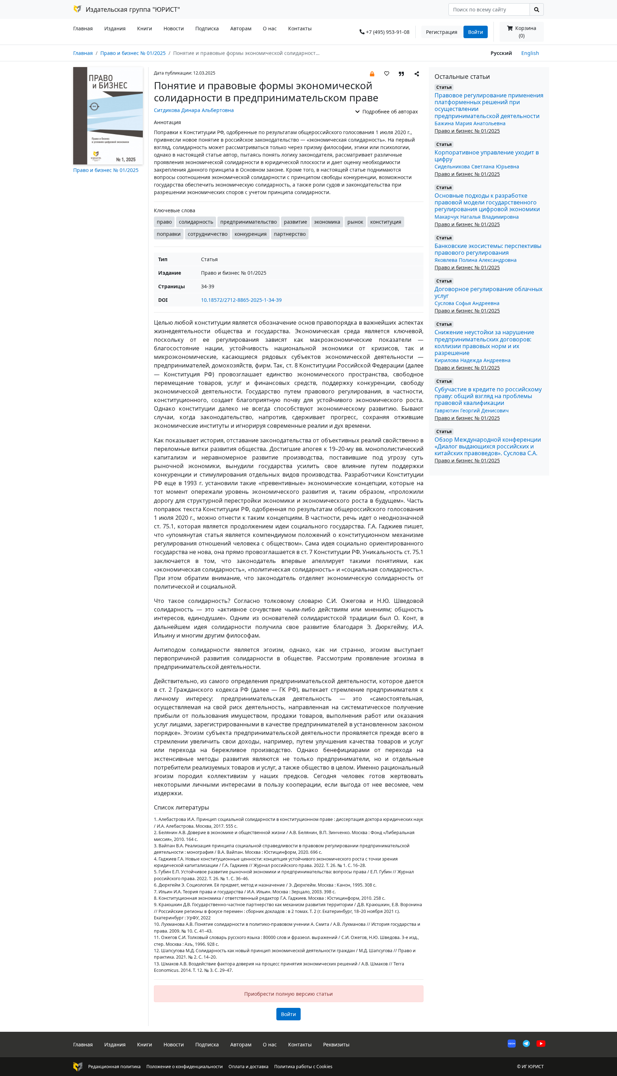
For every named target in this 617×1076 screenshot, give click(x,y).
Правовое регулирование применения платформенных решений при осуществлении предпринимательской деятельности (489, 105)
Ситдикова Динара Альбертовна (194, 110)
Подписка (207, 28)
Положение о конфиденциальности (184, 1067)
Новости (174, 28)
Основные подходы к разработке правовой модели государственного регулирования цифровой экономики (487, 202)
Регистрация (441, 32)
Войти (475, 32)
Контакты (300, 28)
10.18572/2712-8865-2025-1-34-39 (241, 299)
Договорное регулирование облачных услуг (488, 292)
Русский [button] (501, 53)
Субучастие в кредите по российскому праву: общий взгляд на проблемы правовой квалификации (488, 396)
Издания (115, 28)
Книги (144, 28)
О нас (270, 28)
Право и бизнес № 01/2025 (133, 53)
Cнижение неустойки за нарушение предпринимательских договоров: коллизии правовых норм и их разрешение (484, 342)
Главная (83, 28)
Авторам (240, 28)
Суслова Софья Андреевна (467, 303)
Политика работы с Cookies (303, 1067)
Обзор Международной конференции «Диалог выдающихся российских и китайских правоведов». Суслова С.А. (488, 446)
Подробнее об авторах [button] (389, 111)
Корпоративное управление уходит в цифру (487, 155)
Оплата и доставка (249, 1067)
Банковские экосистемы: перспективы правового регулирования (488, 249)
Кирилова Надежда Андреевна (473, 360)
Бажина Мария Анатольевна (470, 123)
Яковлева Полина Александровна (476, 260)
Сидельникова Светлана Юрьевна (477, 166)
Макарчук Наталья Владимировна (477, 216)
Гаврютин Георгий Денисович (472, 410)
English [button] (530, 53)
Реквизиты (336, 1044)
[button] (372, 73)
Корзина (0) (525, 32)
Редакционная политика (114, 1067)
